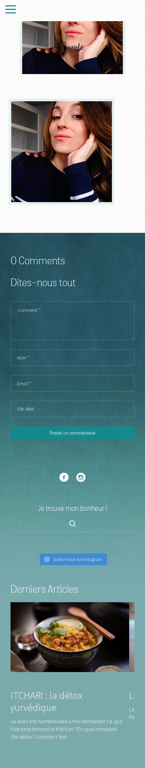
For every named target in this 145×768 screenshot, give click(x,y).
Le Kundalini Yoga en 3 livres (78, 695)
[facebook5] (64, 477)
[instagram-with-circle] (80, 477)
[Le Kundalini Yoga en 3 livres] (83, 636)
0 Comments (38, 261)
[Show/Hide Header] (10, 10)
